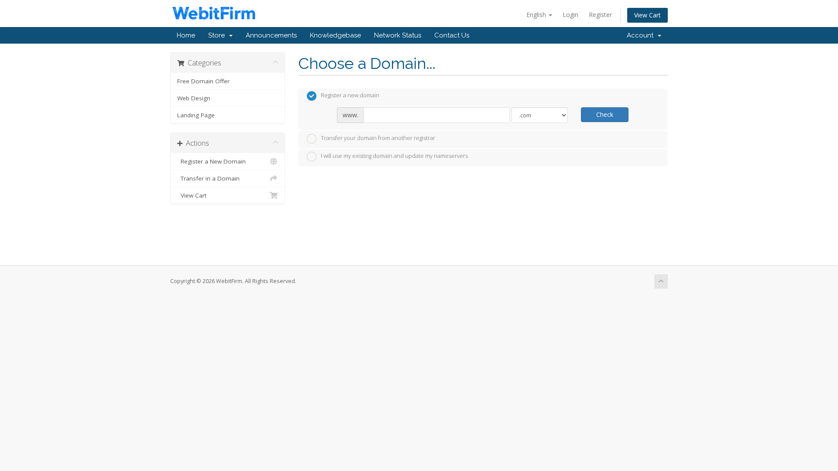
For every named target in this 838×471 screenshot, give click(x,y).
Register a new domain (350, 95)
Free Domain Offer (203, 81)
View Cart (647, 15)
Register (600, 14)
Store (218, 35)
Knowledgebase (335, 35)
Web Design (193, 98)
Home (186, 35)
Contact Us (451, 35)
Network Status (397, 35)
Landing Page (196, 115)
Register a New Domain (211, 161)
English (537, 14)
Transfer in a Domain (208, 178)
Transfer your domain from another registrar (378, 138)
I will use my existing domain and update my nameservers (394, 156)
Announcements (271, 35)
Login (570, 14)
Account (642, 35)
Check (604, 114)
